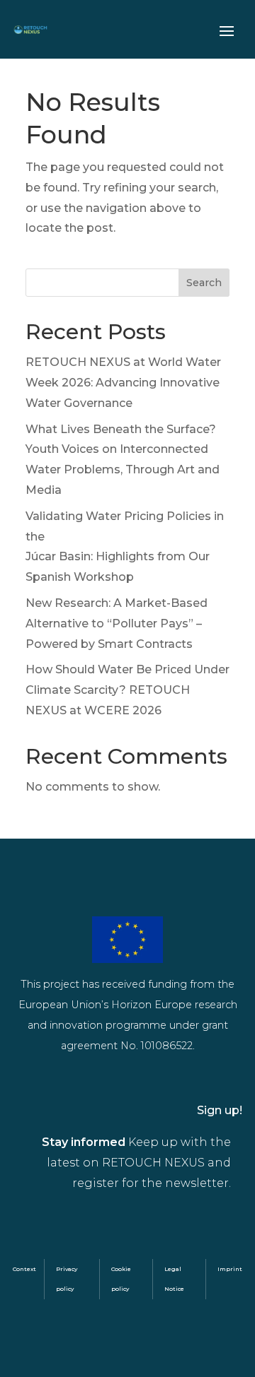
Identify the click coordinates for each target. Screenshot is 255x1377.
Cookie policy (121, 1279)
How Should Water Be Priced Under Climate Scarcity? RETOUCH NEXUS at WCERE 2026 (128, 690)
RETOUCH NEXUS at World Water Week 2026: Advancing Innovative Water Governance (123, 382)
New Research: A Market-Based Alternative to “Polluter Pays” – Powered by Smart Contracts (117, 623)
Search (204, 282)
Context (24, 1268)
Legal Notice (174, 1279)
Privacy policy (66, 1279)
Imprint (229, 1268)
